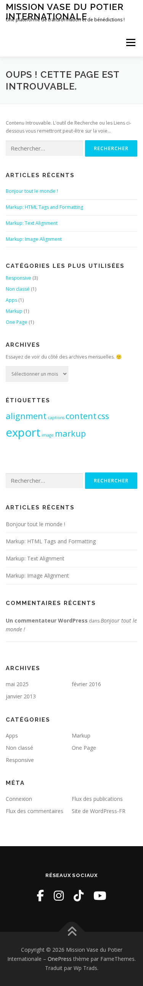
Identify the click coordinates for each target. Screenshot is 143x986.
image (48, 435)
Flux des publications (97, 798)
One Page (16, 322)
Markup (14, 311)
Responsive (18, 278)
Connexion (19, 798)
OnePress (60, 958)
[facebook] (40, 895)
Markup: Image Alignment (34, 239)
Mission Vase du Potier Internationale (65, 11)
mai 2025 (17, 684)
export (23, 432)
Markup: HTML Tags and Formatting (44, 207)
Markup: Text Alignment (32, 223)
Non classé (18, 289)
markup (70, 433)
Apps (11, 300)
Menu (130, 42)
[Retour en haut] (71, 932)
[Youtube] (99, 895)
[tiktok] (79, 895)
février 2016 (86, 684)
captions (56, 417)
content (81, 415)
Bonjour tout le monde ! (32, 191)
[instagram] (59, 895)
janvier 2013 (21, 696)
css (103, 415)
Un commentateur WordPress (47, 620)
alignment (26, 415)
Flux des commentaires (34, 811)
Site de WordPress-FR (98, 811)
